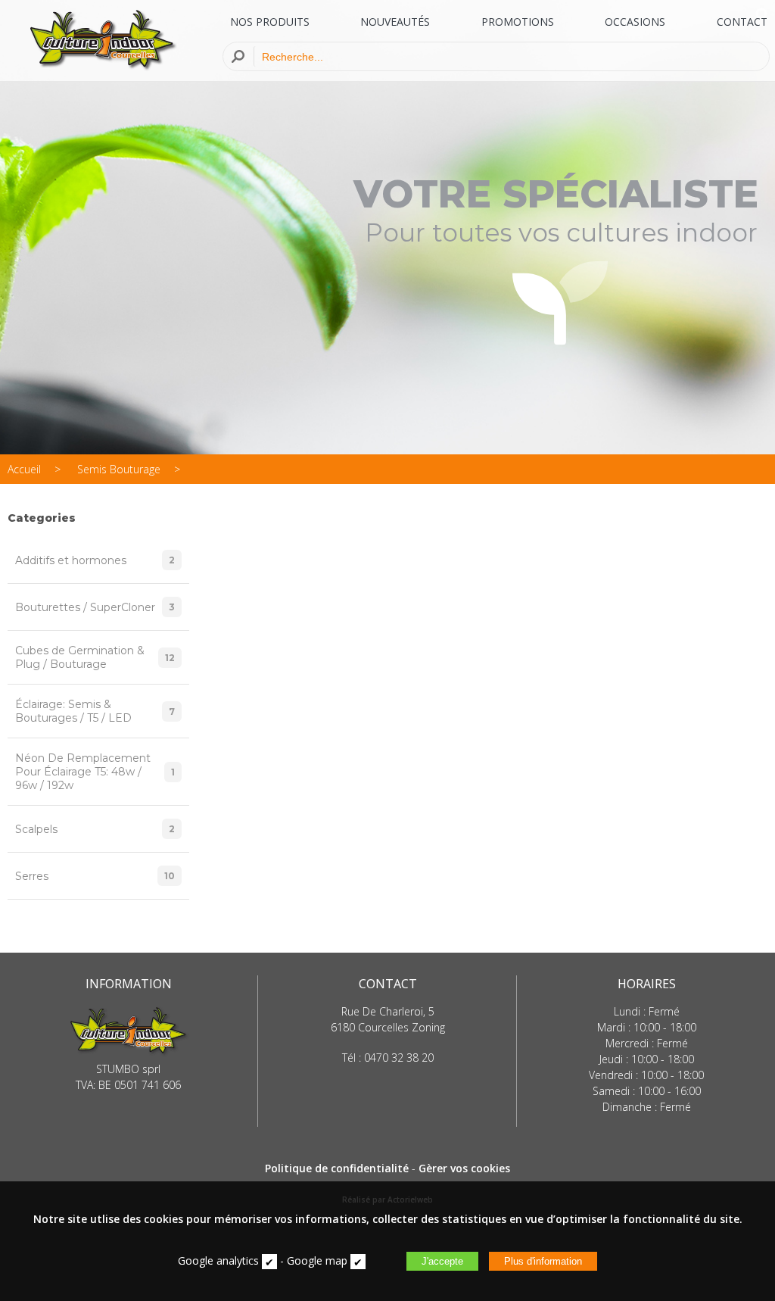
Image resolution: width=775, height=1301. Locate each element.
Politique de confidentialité (337, 1168)
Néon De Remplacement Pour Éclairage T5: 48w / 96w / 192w (95, 771)
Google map (317, 1260)
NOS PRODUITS (270, 21)
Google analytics (218, 1260)
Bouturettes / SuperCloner (95, 607)
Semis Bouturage (118, 469)
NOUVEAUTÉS (395, 21)
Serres (95, 876)
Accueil (24, 469)
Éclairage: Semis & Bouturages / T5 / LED (95, 711)
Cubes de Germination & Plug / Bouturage (95, 657)
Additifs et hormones (95, 560)
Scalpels (95, 829)
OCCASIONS (635, 21)
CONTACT (742, 21)
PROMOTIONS (517, 21)
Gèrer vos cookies (464, 1168)
